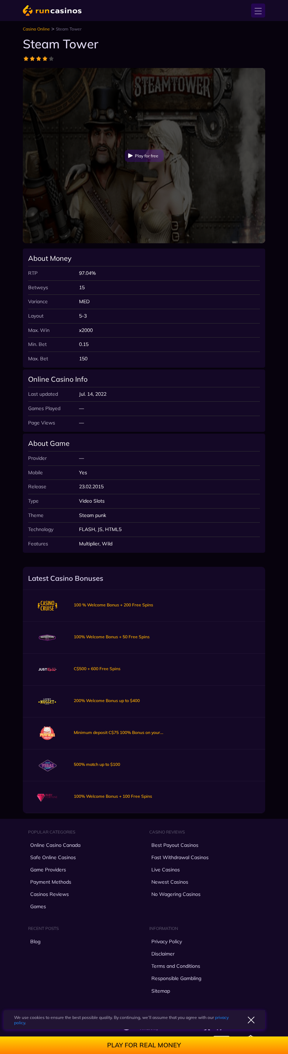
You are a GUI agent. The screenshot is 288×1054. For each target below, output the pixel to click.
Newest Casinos (169, 882)
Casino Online (36, 29)
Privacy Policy (166, 941)
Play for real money (144, 1045)
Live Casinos (165, 869)
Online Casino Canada (55, 845)
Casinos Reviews (49, 894)
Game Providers (48, 869)
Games (38, 906)
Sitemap (160, 991)
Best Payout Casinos (174, 845)
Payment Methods (50, 882)
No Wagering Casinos (176, 894)
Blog (35, 941)
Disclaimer (163, 954)
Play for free (146, 155)
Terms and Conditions (175, 966)
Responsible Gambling (176, 978)
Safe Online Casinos (53, 857)
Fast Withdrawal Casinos (180, 857)
